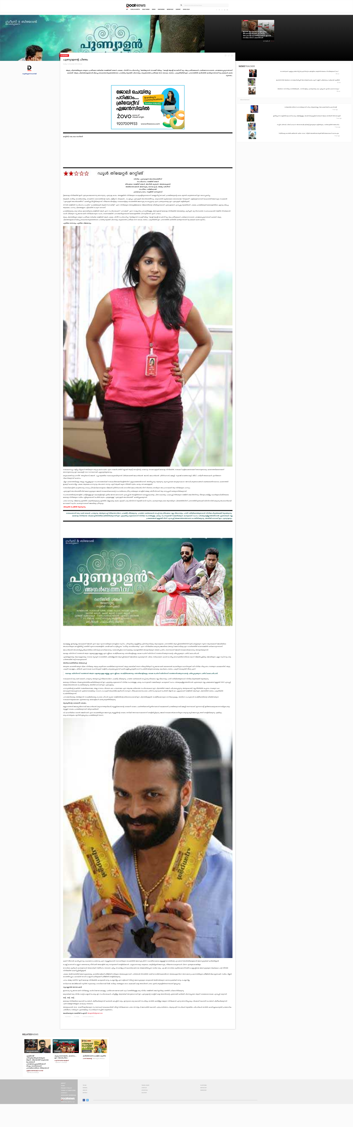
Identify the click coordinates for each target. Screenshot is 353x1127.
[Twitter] (219, 10)
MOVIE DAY (170, 9)
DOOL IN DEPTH (135, 9)
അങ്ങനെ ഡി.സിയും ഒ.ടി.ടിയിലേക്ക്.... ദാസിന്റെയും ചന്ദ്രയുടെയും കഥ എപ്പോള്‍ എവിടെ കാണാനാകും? (308, 89)
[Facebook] (216, 10)
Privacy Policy (66, 1088)
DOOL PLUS (186, 9)
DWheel (85, 1087)
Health (85, 1090)
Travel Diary (145, 1085)
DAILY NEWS (145, 9)
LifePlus (144, 1087)
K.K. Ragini (76, 1016)
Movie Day (203, 1087)
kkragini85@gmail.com (95, 1013)
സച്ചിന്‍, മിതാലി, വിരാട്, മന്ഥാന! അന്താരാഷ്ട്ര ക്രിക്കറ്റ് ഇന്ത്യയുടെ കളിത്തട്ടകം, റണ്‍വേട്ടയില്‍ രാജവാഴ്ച (308, 124)
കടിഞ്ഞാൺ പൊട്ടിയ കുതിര (94, 1056)
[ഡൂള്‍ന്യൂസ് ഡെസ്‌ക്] (29, 68)
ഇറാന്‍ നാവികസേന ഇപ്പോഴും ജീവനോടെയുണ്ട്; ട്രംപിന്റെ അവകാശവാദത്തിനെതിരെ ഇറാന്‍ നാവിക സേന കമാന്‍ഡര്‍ (257, 35)
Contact (64, 1093)
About (63, 1083)
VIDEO (153, 9)
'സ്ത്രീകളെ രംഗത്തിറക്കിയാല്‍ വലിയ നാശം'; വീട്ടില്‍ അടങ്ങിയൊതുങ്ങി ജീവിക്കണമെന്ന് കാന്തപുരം (309, 133)
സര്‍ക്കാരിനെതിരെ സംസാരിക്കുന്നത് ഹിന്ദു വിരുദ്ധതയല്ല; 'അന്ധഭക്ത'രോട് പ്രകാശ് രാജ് (311, 107)
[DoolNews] (135, 5)
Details (85, 1092)
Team (63, 1085)
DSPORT (178, 9)
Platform (203, 1085)
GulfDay (144, 1092)
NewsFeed (203, 1090)
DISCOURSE (161, 9)
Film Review (68, 1016)
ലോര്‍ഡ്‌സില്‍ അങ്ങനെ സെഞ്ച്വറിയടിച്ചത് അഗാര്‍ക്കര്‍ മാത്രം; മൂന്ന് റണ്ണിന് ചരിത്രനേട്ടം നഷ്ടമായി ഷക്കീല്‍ (308, 80)
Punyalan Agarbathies (88, 1016)
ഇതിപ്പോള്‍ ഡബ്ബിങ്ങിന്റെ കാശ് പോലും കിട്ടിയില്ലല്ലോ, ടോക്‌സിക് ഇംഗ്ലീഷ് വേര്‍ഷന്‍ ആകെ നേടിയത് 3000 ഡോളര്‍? (307, 116)
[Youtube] (227, 10)
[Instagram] (222, 10)
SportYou (145, 1090)
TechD (84, 1085)
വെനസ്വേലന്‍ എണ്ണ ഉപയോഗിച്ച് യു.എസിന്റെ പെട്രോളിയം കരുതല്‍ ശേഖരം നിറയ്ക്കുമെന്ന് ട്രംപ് (309, 71)
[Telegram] (224, 10)
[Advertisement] (147, 107)
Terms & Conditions (68, 1090)
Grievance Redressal (68, 1095)
